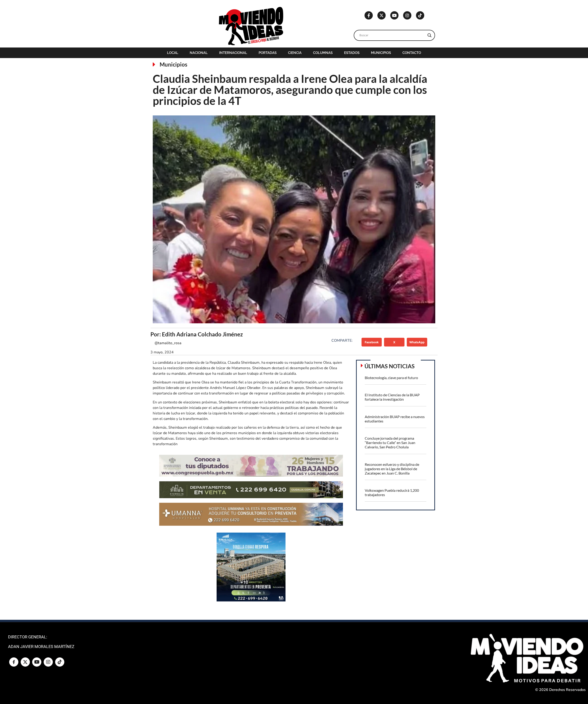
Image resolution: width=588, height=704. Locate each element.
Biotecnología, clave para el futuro (391, 377)
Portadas (268, 53)
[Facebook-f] (369, 15)
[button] (372, 342)
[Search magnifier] (429, 35)
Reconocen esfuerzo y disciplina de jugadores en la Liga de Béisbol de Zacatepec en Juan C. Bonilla (392, 468)
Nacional (199, 53)
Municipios (381, 53)
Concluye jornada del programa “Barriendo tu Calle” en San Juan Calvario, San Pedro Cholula (390, 442)
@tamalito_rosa (168, 343)
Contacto (411, 53)
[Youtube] (394, 15)
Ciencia (295, 53)
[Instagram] (407, 15)
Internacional (233, 53)
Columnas (323, 53)
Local (172, 53)
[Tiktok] (420, 15)
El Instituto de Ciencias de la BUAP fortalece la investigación (392, 397)
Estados (351, 53)
